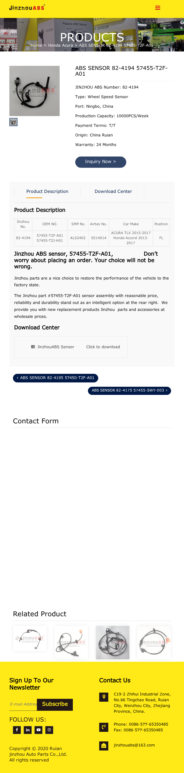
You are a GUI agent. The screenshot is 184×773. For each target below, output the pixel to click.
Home (36, 46)
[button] (58, 102)
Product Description (47, 192)
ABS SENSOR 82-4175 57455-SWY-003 (128, 390)
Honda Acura (60, 46)
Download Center (113, 192)
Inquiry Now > (100, 162)
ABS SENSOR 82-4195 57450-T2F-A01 (57, 378)
